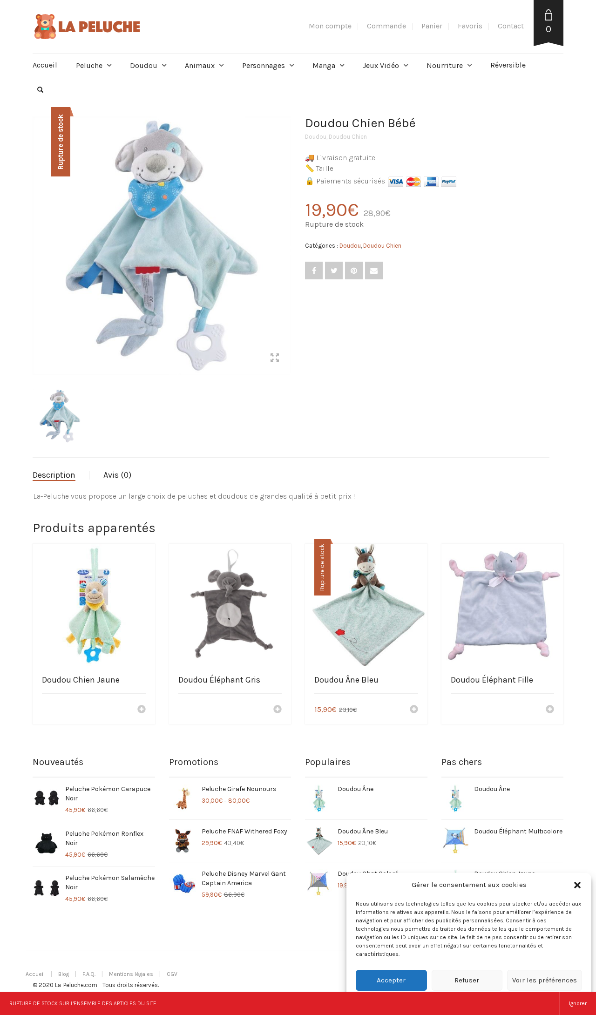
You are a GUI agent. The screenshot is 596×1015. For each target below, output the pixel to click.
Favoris (470, 25)
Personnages (263, 65)
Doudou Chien (348, 136)
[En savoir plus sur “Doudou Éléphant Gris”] (277, 710)
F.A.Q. (88, 974)
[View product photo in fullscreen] (275, 358)
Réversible (508, 65)
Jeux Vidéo (381, 65)
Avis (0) (117, 475)
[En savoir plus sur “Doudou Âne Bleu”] (414, 710)
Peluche (89, 65)
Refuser (466, 980)
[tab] (61, 475)
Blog (63, 974)
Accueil (45, 65)
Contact (511, 25)
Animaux (200, 65)
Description (54, 475)
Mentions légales (131, 974)
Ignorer (578, 1003)
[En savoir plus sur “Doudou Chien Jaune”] (141, 710)
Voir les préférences (544, 980)
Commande (386, 25)
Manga (323, 65)
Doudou (143, 65)
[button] (577, 885)
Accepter (391, 980)
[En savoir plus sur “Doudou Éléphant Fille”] (550, 710)
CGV (172, 974)
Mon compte (330, 25)
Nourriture (445, 65)
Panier (431, 25)
